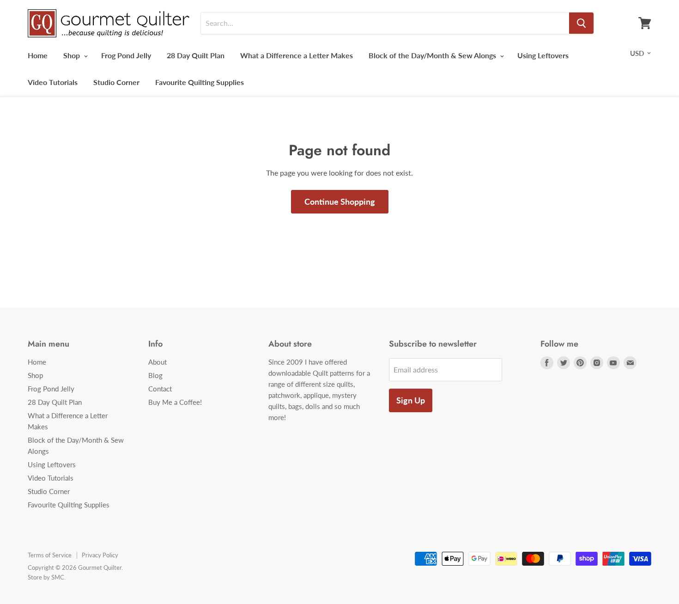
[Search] (581, 23)
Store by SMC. (47, 577)
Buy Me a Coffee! (175, 402)
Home (38, 55)
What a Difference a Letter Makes (296, 55)
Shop (72, 55)
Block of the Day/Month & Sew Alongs (433, 55)
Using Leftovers (543, 55)
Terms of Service (50, 555)
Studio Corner (116, 82)
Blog (155, 375)
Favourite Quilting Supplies (199, 82)
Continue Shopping (339, 201)
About (157, 362)
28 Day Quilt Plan (195, 55)
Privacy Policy (100, 555)
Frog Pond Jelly (126, 55)
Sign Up (410, 400)
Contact (160, 388)
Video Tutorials (53, 82)
